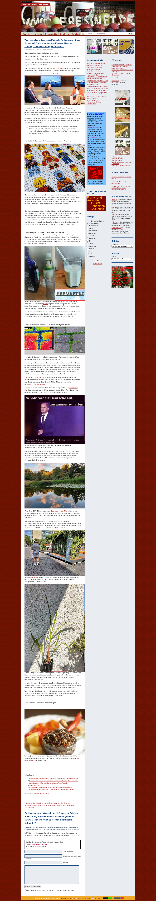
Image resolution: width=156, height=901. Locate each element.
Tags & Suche (86, 898)
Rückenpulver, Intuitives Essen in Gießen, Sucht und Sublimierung (97, 87)
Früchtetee (92, 238)
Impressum (37, 34)
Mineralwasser (93, 226)
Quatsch (37, 846)
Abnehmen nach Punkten (120, 66)
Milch (90, 241)
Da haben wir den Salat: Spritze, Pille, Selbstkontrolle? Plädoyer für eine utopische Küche (97, 92)
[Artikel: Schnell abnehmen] (107, 898)
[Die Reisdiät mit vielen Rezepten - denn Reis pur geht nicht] (122, 147)
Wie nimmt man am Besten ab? (122, 65)
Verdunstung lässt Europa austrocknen (38, 377)
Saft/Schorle (92, 246)
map (74, 898)
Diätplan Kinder (117, 160)
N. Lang (114, 215)
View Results (97, 264)
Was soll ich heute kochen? (121, 165)
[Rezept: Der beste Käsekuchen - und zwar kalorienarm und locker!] (122, 130)
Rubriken (115, 244)
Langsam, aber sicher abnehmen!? (119, 182)
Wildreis (27, 756)
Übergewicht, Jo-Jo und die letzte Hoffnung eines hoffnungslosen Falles (121, 187)
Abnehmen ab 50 (117, 68)
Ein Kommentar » (45, 793)
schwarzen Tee (93, 231)
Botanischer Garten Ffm (59, 511)
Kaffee (90, 228)
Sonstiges (91, 256)
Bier (89, 251)
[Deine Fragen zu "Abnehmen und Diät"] (96, 210)
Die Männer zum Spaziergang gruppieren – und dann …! (96, 64)
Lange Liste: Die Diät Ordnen (96, 96)
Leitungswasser (93, 223)
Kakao (90, 243)
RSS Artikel (88, 34)
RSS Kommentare (99, 34)
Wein (90, 254)
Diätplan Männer (117, 159)
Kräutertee (91, 236)
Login (79, 898)
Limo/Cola (91, 249)
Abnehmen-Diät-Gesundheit (35, 5)
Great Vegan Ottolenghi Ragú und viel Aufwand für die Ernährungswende (53, 779)
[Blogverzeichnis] (97, 898)
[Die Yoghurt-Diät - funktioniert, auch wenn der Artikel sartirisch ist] (122, 97)
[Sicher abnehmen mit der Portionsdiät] (96, 185)
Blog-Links (64, 34)
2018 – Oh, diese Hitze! (37, 785)
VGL (70, 898)
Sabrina (114, 222)
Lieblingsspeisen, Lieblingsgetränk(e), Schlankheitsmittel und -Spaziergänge (94, 101)
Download (76, 34)
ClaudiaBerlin (116, 228)
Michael (114, 200)
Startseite (26, 34)
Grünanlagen (33, 577)
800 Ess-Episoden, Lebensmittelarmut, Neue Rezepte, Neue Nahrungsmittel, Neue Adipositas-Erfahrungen (49, 805)
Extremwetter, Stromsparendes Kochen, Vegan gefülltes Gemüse (50, 787)
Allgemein (36, 793)
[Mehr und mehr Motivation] (122, 288)
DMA (63, 898)
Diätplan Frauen (117, 157)
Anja (113, 207)
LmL (66, 898)
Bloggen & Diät (51, 34)
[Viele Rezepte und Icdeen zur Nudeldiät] (122, 114)
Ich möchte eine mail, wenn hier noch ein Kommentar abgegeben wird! (50, 890)
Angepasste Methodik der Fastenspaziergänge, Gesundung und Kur (95, 69)
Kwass (45, 304)
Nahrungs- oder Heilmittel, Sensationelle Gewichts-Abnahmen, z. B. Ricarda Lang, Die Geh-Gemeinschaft (97, 75)
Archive (114, 257)
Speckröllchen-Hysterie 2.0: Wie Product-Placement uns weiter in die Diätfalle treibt (97, 82)
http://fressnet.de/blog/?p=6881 (34, 384)
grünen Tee (92, 233)
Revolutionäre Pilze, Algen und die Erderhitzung (42, 803)
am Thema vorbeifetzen (58, 68)
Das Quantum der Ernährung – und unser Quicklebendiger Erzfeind (51, 790)
